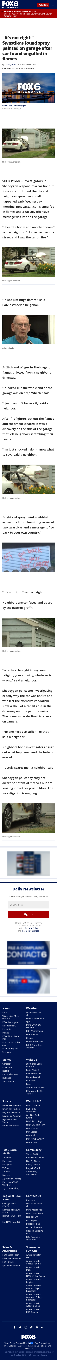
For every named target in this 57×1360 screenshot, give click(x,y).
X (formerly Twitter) (11, 1178)
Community (33, 1150)
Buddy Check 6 (33, 1164)
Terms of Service (30, 930)
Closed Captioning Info (34, 1232)
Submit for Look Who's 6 (34, 1065)
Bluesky (6, 1175)
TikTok (5, 1168)
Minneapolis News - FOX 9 (11, 1211)
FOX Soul (30, 1135)
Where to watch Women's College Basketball (34, 1297)
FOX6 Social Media (9, 1151)
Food (28, 1084)
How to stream (33, 1105)
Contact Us (33, 1196)
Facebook (7, 1161)
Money (6, 1059)
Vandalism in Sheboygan (14, 105)
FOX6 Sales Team (10, 1254)
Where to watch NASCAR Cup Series (35, 1274)
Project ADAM (33, 1168)
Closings (30, 1038)
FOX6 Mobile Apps (35, 1209)
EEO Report (31, 1220)
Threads (6, 1171)
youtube (36, 1327)
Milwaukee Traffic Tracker (34, 1092)
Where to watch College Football (34, 1262)
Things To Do (32, 1154)
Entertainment (9, 1025)
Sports (6, 1101)
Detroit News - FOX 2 (11, 1217)
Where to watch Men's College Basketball (33, 1288)
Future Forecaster (34, 1041)
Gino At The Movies (35, 1087)
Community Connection (31, 1173)
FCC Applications (34, 1227)
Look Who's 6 (32, 1070)
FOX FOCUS (8, 1261)
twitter (20, 1327)
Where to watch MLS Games (33, 1310)
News (6, 1008)
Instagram (7, 1164)
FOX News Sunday (35, 1138)
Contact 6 (7, 1063)
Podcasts (6, 1029)
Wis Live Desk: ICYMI (33, 1116)
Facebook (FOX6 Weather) (10, 1183)
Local (4, 1012)
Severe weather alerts (33, 1013)
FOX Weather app (34, 1031)
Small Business (9, 1081)
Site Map (6, 1052)
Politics (5, 1032)
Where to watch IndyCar (33, 1281)
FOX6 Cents (7, 1067)
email (42, 1327)
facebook (14, 1327)
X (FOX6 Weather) (10, 1188)
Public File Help (33, 1223)
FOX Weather (32, 1034)
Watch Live (43, 5)
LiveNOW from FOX (35, 1124)
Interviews (31, 1080)
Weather (32, 1008)
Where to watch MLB (33, 1268)
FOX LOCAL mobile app (11, 1043)
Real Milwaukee (33, 1073)
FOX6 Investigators (11, 1022)
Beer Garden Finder (35, 1157)
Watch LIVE (33, 1101)
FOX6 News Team (34, 1213)
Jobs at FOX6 (32, 1216)
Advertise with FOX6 (11, 1258)
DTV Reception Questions (33, 1238)
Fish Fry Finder (33, 1161)
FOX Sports (31, 1131)
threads (31, 1327)
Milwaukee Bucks (10, 1125)
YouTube (6, 1157)
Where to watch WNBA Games (33, 1304)
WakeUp (31, 1059)
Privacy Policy (31, 928)
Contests (30, 1200)
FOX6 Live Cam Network (33, 1026)
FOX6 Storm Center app (35, 1020)
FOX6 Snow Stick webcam (34, 1046)
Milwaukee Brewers (11, 1105)
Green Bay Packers (11, 1108)
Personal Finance (10, 1074)
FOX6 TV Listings (34, 1121)
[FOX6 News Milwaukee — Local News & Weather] (10, 4)
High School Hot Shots (10, 1120)
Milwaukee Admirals (11, 1116)
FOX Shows (31, 1142)
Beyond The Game (11, 1112)
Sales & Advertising (9, 1248)
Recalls (5, 1070)
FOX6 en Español (10, 1048)
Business (6, 1077)
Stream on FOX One (33, 1248)
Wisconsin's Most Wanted (10, 1017)
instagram (25, 1327)
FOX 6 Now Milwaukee (27, 64)
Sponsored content (11, 1265)
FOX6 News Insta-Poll (10, 1037)
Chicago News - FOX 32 (9, 1205)
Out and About (33, 1077)
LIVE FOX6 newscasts (31, 1110)
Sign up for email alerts (34, 1205)
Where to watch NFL (33, 1256)
